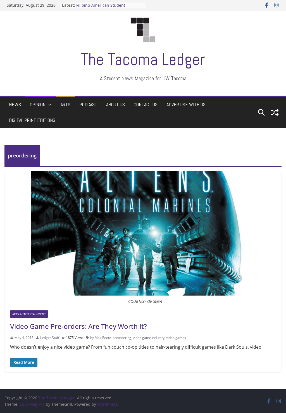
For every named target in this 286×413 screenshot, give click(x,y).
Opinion (38, 104)
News (15, 104)
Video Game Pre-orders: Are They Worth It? (78, 326)
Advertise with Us (186, 104)
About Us (115, 104)
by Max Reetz (100, 337)
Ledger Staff (49, 337)
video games (176, 337)
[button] (49, 105)
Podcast (88, 104)
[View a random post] (275, 112)
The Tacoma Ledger (143, 59)
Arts (65, 104)
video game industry (149, 337)
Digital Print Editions (32, 120)
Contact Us (146, 104)
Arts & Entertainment (29, 314)
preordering (122, 337)
